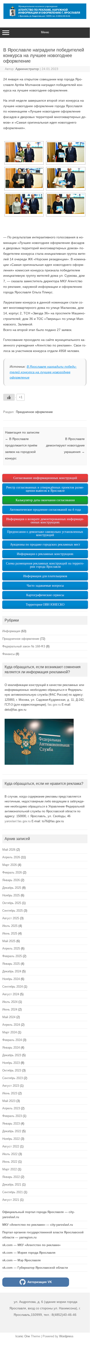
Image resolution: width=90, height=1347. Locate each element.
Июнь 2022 (9, 1161)
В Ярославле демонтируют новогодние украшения (65, 445)
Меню (45, 32)
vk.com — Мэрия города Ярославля (28, 1252)
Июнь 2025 (9, 933)
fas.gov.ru (54, 704)
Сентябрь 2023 (12, 1078)
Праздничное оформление (34, 412)
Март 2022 (9, 1169)
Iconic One (22, 1336)
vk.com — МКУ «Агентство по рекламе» (31, 1245)
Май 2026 (8, 849)
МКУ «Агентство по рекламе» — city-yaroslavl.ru (37, 1224)
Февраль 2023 (12, 1116)
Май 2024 (8, 1017)
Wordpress (66, 1336)
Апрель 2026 (11, 857)
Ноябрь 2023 (11, 1063)
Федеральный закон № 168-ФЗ (23, 646)
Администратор (27, 69)
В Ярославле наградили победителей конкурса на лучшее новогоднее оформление (43, 372)
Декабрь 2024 (11, 971)
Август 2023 (10, 1085)
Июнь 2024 (9, 1009)
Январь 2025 (11, 963)
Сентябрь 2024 (12, 986)
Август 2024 (10, 994)
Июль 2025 (9, 926)
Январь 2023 (11, 1123)
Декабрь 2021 (11, 1184)
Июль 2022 (9, 1154)
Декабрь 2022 (11, 1131)
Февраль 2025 (12, 956)
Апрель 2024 (11, 1024)
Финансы (8, 654)
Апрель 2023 (11, 1108)
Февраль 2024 (12, 1040)
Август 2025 (10, 918)
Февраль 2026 (12, 872)
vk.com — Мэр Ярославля (21, 1260)
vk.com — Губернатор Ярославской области (35, 1267)
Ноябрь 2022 (11, 1139)
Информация (11, 631)
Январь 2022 (11, 1177)
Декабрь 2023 (11, 1055)
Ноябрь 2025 (11, 895)
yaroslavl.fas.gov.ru (18, 821)
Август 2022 (10, 1146)
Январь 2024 (11, 1047)
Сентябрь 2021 (12, 1192)
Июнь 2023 (9, 1093)
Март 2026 (9, 865)
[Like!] (9, 397)
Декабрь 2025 (11, 887)
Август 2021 (10, 1199)
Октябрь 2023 (11, 1070)
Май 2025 (8, 941)
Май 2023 (8, 1101)
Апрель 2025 (11, 948)
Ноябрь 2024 (11, 979)
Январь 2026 (11, 880)
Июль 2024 (9, 1002)
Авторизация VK (39, 1282)
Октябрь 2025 (11, 903)
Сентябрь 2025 (12, 910)
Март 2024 (9, 1032)
